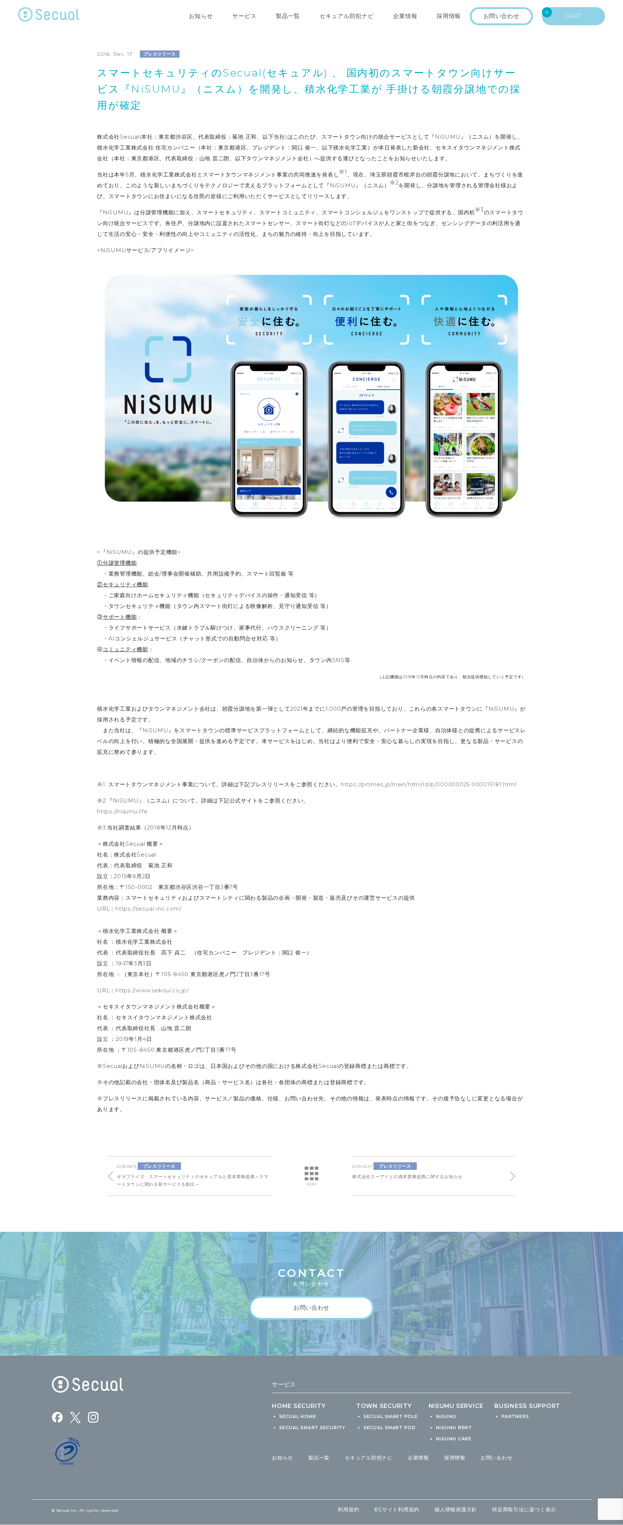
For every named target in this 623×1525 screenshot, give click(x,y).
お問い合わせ (497, 1457)
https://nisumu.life (122, 811)
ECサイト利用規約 (396, 1509)
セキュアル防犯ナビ (346, 16)
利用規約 (348, 1509)
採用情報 (454, 1457)
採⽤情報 (449, 16)
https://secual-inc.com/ (148, 908)
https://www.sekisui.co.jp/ (152, 990)
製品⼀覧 (288, 16)
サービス (244, 16)
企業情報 (405, 16)
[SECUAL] (48, 16)
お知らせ (201, 16)
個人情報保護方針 (455, 1509)
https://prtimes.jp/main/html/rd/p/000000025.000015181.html (428, 784)
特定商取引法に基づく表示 (524, 1509)
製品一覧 (319, 1457)
